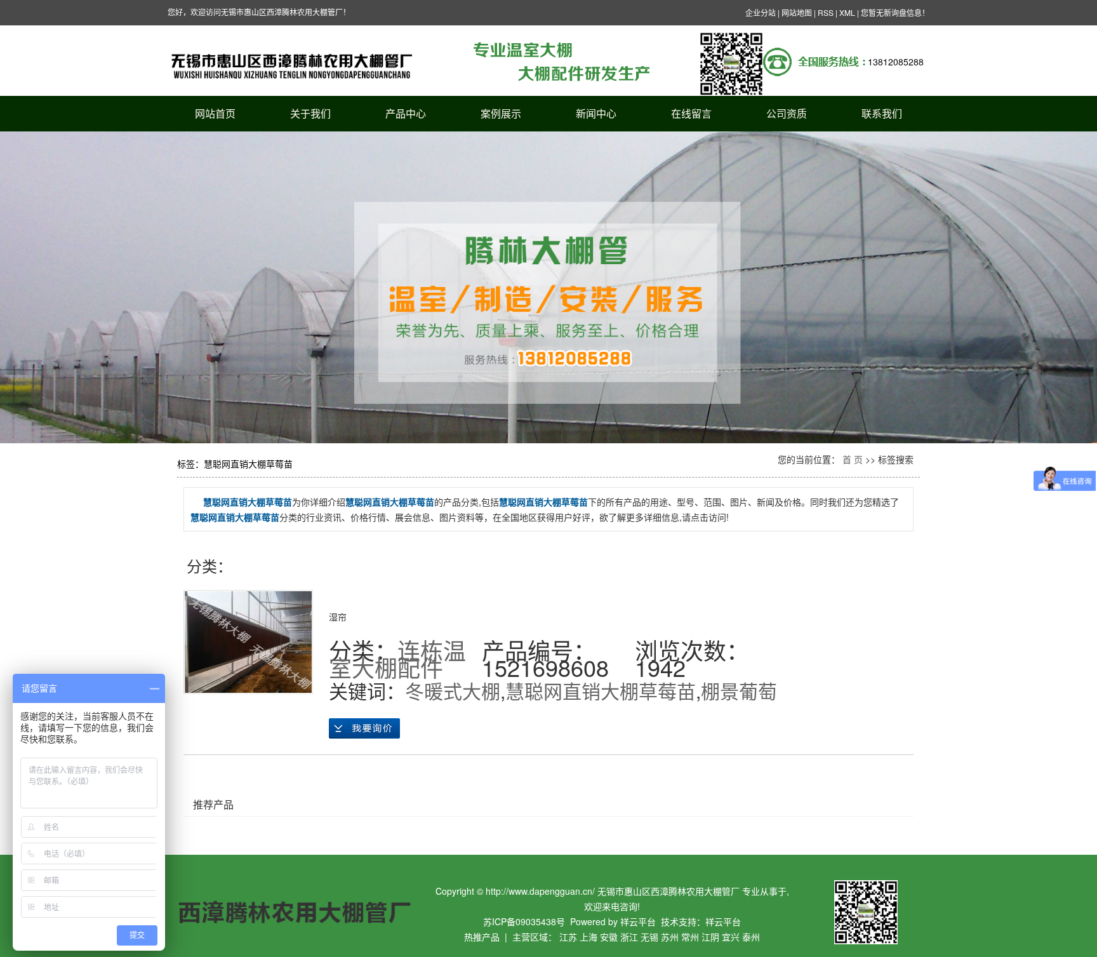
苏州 (670, 936)
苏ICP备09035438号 (524, 921)
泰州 (751, 936)
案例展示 (501, 113)
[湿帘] (248, 642)
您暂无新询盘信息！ (895, 12)
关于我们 (310, 113)
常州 (690, 936)
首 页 (852, 459)
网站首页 (215, 113)
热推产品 (482, 936)
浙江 (629, 936)
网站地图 (796, 12)
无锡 (649, 936)
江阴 (710, 936)
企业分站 (760, 12)
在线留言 (691, 113)
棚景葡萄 (739, 690)
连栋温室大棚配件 (397, 658)
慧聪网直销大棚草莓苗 (600, 690)
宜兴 (731, 936)
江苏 (568, 936)
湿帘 (338, 616)
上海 (588, 936)
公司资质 (786, 113)
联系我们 (881, 113)
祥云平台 (638, 921)
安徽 (609, 936)
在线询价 (364, 728)
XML (847, 12)
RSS (826, 12)
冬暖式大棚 (452, 690)
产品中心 (405, 113)
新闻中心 (596, 113)
